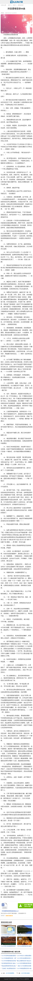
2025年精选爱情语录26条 (24, 968)
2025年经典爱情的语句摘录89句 (14, 973)
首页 (9, 5)
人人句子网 (14, 979)
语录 (14, 5)
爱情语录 (20, 5)
